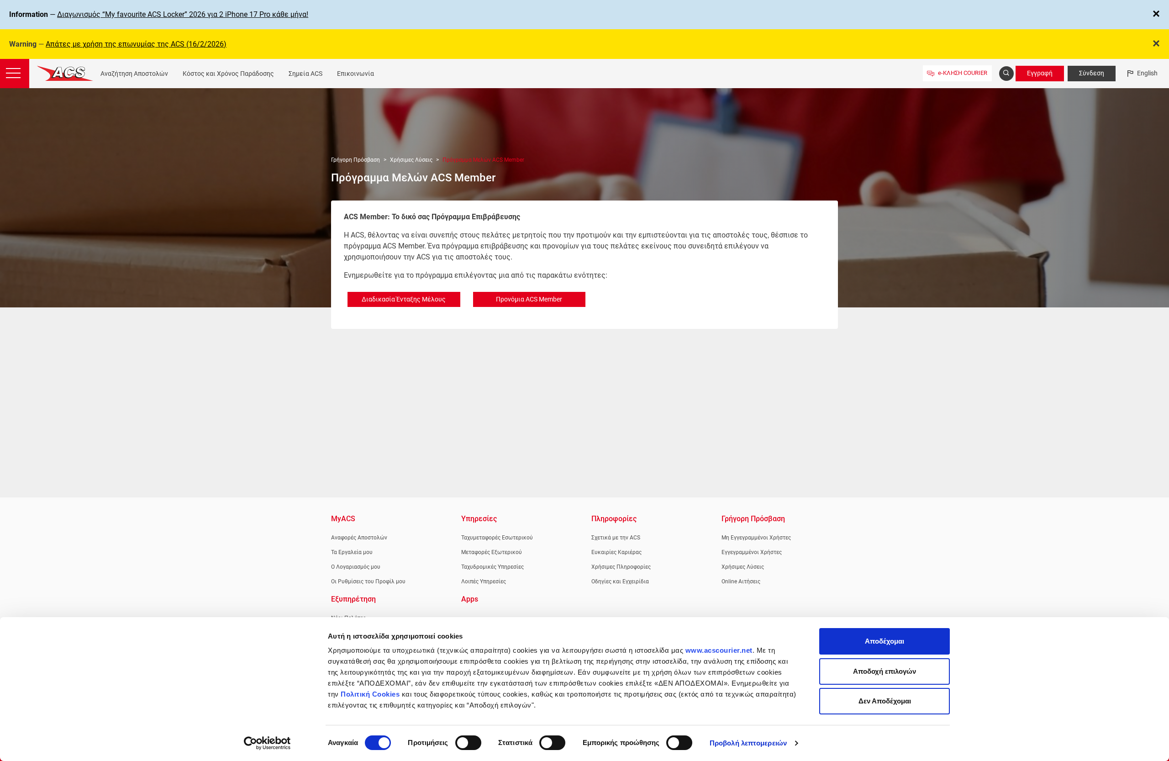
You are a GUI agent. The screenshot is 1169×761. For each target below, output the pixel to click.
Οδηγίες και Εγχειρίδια (620, 581)
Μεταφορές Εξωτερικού (491, 552)
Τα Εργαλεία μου (352, 552)
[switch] (468, 742)
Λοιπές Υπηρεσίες (483, 581)
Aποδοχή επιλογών (884, 671)
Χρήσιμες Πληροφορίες (621, 567)
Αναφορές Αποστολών (359, 537)
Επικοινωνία (355, 73)
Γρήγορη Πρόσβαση (355, 160)
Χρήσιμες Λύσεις (411, 160)
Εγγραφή (1040, 73)
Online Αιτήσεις (740, 581)
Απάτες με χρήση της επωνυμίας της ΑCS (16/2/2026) (136, 44)
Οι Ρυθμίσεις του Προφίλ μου (368, 581)
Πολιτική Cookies (370, 694)
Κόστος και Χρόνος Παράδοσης (228, 73)
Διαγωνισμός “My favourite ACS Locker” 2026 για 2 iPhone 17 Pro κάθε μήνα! (182, 14)
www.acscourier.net (719, 650)
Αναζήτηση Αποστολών (134, 73)
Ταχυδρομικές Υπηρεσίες (492, 567)
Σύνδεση (1091, 73)
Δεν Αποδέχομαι (884, 701)
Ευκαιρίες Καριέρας (616, 552)
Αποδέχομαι (884, 641)
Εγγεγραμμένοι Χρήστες (751, 552)
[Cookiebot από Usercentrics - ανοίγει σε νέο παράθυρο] (267, 743)
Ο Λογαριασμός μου (355, 567)
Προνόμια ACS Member (529, 299)
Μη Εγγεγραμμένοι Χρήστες (756, 537)
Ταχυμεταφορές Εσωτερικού (497, 537)
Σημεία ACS (305, 73)
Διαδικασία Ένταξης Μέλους (404, 299)
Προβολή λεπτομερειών (748, 743)
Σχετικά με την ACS (615, 537)
